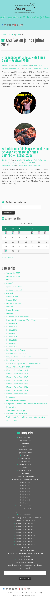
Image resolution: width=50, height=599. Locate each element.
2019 (11, 34)
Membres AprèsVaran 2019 (12, 68)
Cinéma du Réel (12, 296)
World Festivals (12, 420)
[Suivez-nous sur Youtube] (22, 25)
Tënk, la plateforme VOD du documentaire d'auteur (25, 417)
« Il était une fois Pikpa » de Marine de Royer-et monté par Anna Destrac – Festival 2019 (25, 152)
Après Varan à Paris (23, 65)
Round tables (11, 407)
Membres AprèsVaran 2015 (17, 370)
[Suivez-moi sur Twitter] (5, 25)
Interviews (10, 313)
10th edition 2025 (13, 273)
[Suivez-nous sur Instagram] (20, 25)
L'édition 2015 (11, 327)
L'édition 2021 (11, 343)
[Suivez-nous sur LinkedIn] (15, 25)
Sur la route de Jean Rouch (16, 414)
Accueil (4, 34)
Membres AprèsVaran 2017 (17, 377)
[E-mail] (3, 25)
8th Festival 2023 (13, 276)
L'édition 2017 (11, 333)
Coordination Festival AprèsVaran (36, 68)
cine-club (9, 293)
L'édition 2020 (11, 340)
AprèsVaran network (14, 290)
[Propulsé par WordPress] (41, 592)
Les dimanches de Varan (15, 350)
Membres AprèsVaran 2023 (17, 390)
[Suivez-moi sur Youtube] (13, 25)
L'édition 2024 (11, 347)
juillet (17, 34)
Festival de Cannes (13, 303)
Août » (10, 257)
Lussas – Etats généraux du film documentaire (24, 363)
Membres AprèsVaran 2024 (17, 393)
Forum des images (13, 310)
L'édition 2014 (11, 323)
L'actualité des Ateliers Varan (17, 316)
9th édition (10, 280)
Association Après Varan (22, 593)
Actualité (19, 160)
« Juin (4, 257)
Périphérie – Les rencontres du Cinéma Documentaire (26, 404)
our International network (16, 400)
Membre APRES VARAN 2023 (18, 367)
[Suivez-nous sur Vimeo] (18, 25)
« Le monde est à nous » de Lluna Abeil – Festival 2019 (23, 59)
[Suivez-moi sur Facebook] (8, 25)
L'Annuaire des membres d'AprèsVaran (21, 320)
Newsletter (10, 397)
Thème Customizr (30, 596)
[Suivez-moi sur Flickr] (10, 25)
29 (6, 251)
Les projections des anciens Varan (19, 357)
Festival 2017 (11, 300)
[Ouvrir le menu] (46, 24)
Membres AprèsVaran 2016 (17, 373)
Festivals (9, 306)
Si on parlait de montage (15, 410)
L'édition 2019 (36, 65)
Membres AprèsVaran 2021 (17, 387)
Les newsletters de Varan (16, 353)
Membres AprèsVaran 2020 (17, 383)
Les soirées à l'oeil (13, 360)
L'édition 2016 (11, 330)
